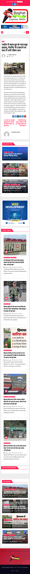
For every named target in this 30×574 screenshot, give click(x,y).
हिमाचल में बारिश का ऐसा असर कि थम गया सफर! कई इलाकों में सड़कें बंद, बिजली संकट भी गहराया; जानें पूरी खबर (14, 355)
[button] (24, 32)
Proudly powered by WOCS (7, 567)
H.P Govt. (6, 396)
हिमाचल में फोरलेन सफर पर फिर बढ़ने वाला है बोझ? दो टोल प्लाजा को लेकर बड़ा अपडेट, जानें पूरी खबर (15, 448)
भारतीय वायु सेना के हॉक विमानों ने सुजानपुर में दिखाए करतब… (13, 155)
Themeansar (25, 567)
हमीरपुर (3, 41)
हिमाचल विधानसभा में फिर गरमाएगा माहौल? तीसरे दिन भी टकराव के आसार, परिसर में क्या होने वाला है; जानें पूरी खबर (15, 402)
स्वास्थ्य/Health (13, 257)
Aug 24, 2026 (8, 267)
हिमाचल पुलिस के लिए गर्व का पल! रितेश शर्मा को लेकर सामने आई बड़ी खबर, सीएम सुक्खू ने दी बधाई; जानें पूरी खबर (15, 309)
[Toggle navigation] (27, 32)
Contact (16, 570)
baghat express (12, 54)
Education (6, 168)
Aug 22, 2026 (8, 452)
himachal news (7, 152)
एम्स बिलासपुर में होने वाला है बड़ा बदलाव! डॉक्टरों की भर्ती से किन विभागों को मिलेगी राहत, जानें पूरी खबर (14, 262)
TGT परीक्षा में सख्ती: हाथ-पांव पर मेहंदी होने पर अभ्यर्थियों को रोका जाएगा (14, 171)
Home (13, 570)
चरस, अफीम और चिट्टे (14, 184)
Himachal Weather (7, 350)
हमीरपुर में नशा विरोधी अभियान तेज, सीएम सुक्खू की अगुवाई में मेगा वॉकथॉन (15, 187)
